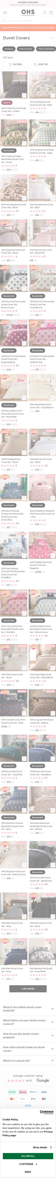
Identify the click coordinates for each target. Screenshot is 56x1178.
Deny (28, 1172)
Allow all (28, 1156)
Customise (26, 1164)
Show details (40, 1147)
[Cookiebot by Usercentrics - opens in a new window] (40, 1112)
